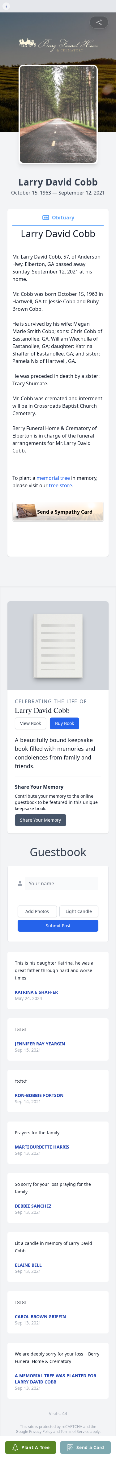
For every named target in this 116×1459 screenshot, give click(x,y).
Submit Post (58, 926)
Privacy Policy (40, 1431)
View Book (30, 723)
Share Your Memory (40, 820)
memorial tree (53, 478)
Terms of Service (75, 1431)
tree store (60, 485)
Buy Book (64, 723)
